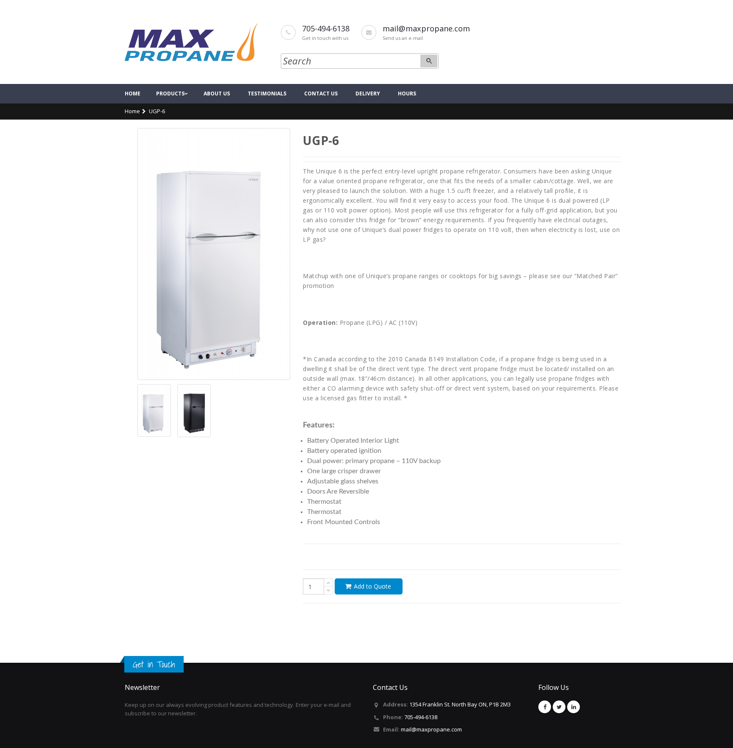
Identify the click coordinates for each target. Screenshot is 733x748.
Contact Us (321, 93)
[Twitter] (559, 707)
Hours (407, 93)
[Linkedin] (573, 707)
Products (170, 93)
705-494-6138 (420, 717)
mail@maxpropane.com (431, 729)
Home (132, 93)
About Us (217, 93)
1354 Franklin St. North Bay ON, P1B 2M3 (460, 704)
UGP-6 (157, 111)
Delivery (367, 93)
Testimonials (267, 93)
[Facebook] (544, 707)
